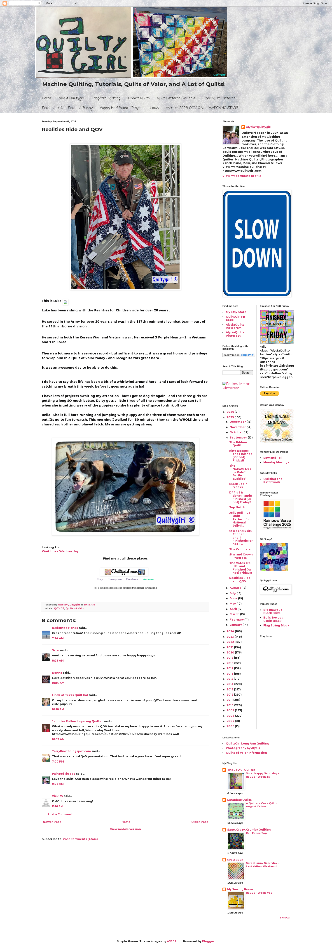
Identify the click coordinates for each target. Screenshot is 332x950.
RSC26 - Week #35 (259, 892)
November (238, 427)
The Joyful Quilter (241, 770)
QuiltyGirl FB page (235, 318)
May (233, 603)
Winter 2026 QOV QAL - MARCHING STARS (202, 108)
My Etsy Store (236, 312)
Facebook (132, 579)
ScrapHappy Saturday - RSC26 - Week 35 (262, 775)
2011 (230, 699)
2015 (230, 679)
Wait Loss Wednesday (60, 551)
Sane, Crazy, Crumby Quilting (249, 829)
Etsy (100, 579)
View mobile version (125, 829)
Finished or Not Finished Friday (67, 108)
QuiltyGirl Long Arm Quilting (247, 743)
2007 (231, 721)
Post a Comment (59, 814)
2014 (230, 684)
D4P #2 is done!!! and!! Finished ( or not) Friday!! (240, 497)
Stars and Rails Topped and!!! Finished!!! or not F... (241, 537)
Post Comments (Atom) (80, 839)
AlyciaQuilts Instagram (235, 326)
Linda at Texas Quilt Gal (70, 695)
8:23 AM (58, 660)
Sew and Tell (273, 457)
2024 (231, 631)
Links (154, 108)
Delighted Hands (65, 628)
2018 (230, 663)
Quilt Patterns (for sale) (176, 98)
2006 (231, 726)
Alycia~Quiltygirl (258, 127)
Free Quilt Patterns (219, 98)
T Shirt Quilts (139, 98)
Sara (55, 650)
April (234, 609)
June (234, 598)
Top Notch (237, 507)
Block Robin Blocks (238, 485)
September (239, 437)
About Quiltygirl (71, 98)
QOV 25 (59, 608)
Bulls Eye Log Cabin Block (273, 619)
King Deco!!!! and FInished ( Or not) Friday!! (241, 455)
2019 (230, 657)
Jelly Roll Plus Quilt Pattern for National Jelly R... (239, 519)
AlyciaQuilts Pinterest (235, 334)
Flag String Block (276, 625)
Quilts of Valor (74, 608)
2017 (230, 668)
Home (46, 98)
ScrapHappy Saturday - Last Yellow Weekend (262, 864)
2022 (231, 642)
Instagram (115, 579)
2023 (231, 636)
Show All (285, 917)
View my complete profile (241, 176)
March (235, 614)
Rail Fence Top (256, 833)
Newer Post (52, 822)
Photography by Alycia (243, 748)
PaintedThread (63, 773)
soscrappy (235, 859)
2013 (230, 689)
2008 (231, 715)
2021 (230, 647)
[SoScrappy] (277, 529)
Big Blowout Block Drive (272, 611)
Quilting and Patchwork (273, 480)
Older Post (199, 822)
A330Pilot (174, 941)
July (233, 593)
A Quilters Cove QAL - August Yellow (261, 805)
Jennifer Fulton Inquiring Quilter (77, 721)
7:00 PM (58, 761)
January (236, 624)
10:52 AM (58, 739)
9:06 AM (58, 784)
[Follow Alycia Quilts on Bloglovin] (238, 356)
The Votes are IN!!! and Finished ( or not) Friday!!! (240, 567)
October (236, 432)
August (235, 587)
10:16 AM (58, 709)
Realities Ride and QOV (239, 579)
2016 (230, 673)
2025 (230, 417)
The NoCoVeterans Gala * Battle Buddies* (240, 472)
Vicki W (57, 796)
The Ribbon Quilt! (238, 444)
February (237, 619)
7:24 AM (58, 638)
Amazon (148, 579)
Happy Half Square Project (121, 108)
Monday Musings (276, 462)
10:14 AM (58, 683)
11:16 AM (57, 806)
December (238, 421)
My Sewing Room (240, 889)
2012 (230, 694)
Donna (57, 672)
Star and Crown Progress (241, 556)
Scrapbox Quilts (239, 800)
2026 (231, 411)
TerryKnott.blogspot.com (71, 751)
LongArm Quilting (105, 98)
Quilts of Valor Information (246, 752)
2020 (231, 652)
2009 (231, 710)
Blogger (208, 941)
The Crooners (239, 549)
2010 (230, 705)
